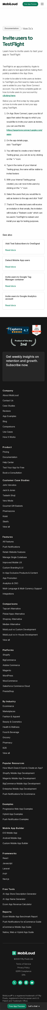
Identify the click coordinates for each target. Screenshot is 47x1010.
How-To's (28, 28)
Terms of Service (23, 964)
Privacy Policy (23, 967)
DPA (23, 975)
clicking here (9, 95)
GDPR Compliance (23, 971)
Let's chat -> (34, 1006)
